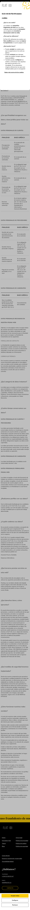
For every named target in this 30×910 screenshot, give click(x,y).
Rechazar (15, 905)
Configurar (15, 900)
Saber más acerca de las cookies (14, 72)
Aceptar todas (15, 896)
